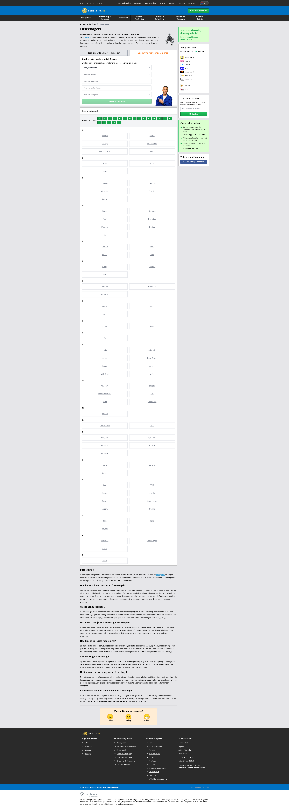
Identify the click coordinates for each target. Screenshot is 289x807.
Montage (172, 3)
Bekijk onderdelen (117, 101)
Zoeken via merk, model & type (153, 52)
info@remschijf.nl (187, 761)
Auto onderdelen (124, 3)
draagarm (87, 37)
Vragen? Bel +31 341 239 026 (91, 3)
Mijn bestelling (150, 3)
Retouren (137, 3)
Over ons (191, 3)
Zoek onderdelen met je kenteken (104, 52)
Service (162, 3)
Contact (182, 3)
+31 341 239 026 (186, 757)
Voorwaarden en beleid (200, 787)
